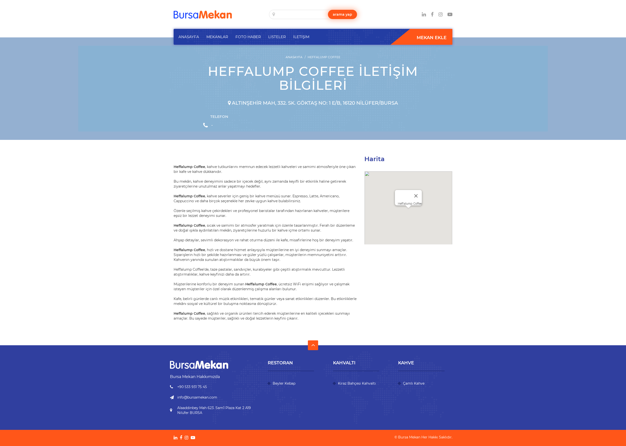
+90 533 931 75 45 (192, 387)
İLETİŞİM (301, 36)
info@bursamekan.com (197, 397)
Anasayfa (294, 57)
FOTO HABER (248, 36)
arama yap (342, 14)
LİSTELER (277, 36)
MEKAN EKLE (432, 37)
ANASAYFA (189, 36)
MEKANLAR (217, 36)
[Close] (416, 196)
